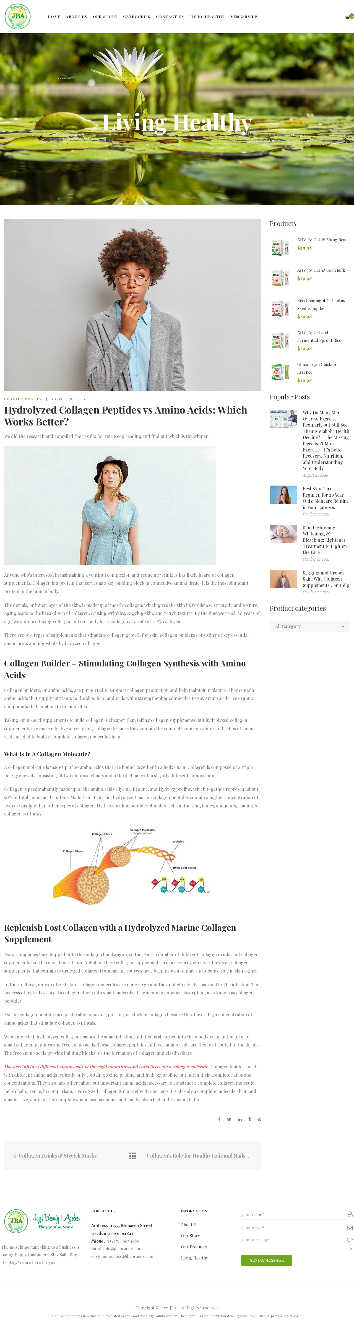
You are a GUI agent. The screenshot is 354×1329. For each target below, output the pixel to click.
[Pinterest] (259, 1119)
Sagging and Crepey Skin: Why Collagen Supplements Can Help (326, 579)
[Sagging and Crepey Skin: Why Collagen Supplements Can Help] (283, 579)
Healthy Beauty (23, 399)
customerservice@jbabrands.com (122, 1256)
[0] (347, 16)
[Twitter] (229, 1119)
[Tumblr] (249, 1119)
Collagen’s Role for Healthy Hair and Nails (196, 1156)
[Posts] (132, 1156)
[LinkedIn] (240, 1119)
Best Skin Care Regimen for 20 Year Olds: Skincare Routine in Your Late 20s (326, 498)
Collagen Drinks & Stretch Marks (57, 1156)
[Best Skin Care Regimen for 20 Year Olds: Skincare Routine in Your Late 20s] (283, 495)
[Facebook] (219, 1119)
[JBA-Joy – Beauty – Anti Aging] (17, 16)
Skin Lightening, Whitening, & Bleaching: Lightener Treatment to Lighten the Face (325, 540)
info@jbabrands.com (122, 1248)
